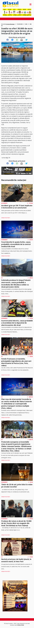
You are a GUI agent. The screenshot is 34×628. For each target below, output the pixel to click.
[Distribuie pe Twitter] (26, 40)
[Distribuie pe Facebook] (8, 40)
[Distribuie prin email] (22, 40)
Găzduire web (13, 625)
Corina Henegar (10, 24)
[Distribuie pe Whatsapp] (17, 40)
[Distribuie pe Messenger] (12, 40)
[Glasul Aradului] (7, 4)
